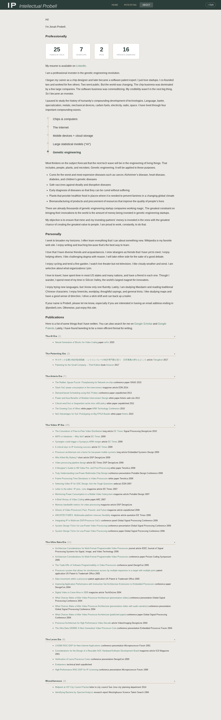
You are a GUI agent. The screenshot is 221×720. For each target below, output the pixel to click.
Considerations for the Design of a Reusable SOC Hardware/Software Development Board (97, 651)
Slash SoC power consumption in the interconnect (78, 387)
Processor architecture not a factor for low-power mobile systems (85, 452)
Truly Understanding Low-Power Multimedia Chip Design (81, 473)
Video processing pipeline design (70, 462)
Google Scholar (143, 323)
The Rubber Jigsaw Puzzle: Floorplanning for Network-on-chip (84, 382)
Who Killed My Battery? (66, 457)
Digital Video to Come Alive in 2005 (71, 592)
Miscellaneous (110, 681)
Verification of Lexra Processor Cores (72, 659)
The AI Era (110, 336)
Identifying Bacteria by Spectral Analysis (74, 692)
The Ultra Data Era (110, 542)
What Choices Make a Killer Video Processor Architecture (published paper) (90, 614)
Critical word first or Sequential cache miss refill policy (80, 403)
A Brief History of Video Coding (69, 499)
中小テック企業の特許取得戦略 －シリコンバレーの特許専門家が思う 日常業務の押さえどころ (100, 360)
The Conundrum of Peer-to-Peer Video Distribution (78, 431)
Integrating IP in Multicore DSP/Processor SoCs (77, 520)
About (146, 5)
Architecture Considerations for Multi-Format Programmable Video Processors (91, 548)
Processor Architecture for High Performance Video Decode (83, 623)
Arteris (125, 414)
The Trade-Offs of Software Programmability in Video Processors (85, 565)
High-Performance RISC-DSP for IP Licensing (76, 669)
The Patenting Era (110, 353)
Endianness (60, 664)
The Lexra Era (110, 639)
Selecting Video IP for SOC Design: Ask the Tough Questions (84, 483)
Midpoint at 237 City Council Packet (72, 687)
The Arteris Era (110, 376)
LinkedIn (81, 65)
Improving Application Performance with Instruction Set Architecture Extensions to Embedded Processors (104, 584)
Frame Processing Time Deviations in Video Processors (81, 478)
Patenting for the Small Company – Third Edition (77, 365)
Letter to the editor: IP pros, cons (70, 489)
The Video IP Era (110, 425)
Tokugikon (158, 360)
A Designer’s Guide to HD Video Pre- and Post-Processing (82, 468)
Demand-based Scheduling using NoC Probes (76, 393)
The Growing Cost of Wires (67, 408)
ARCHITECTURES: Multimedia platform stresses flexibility (82, 515)
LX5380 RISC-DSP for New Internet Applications (77, 645)
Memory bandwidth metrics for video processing (77, 504)
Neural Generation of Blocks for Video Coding (76, 342)
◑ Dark (210, 5)
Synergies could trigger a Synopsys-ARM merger (78, 441)
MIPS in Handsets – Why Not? (69, 436)
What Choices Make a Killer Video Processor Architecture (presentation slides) (92, 598)
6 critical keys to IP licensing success (73, 447)
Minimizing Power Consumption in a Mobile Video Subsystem (84, 494)
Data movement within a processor (71, 579)
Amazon (110, 365)
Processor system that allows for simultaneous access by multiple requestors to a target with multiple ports (105, 570)
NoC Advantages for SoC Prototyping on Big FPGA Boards (82, 414)
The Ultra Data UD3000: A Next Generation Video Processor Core (85, 628)
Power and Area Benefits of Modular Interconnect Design (81, 398)
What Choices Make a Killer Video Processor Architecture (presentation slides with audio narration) (101, 606)
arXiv (106, 342)
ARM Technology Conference (106, 408)
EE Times (118, 431)
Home (115, 5)
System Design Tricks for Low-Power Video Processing (81, 525)
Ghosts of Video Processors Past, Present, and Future (81, 510)
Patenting (130, 5)
